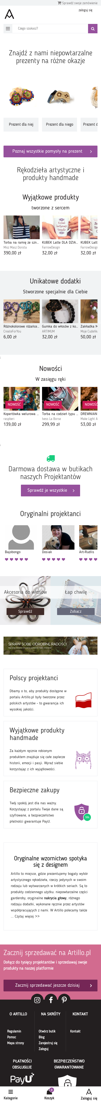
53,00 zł (88, 424)
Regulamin (14, 1031)
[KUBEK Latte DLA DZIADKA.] (60, 227)
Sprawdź (25, 612)
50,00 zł (88, 337)
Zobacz (76, 612)
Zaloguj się (89, 1098)
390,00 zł (12, 253)
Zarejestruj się (48, 1043)
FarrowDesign (51, 247)
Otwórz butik (47, 1031)
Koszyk (49, 1098)
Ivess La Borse (51, 419)
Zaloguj (43, 1049)
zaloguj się (85, 10)
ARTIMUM (48, 331)
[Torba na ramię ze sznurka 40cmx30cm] (22, 227)
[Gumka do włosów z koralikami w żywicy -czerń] (60, 311)
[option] (21, 106)
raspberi (9, 419)
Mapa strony (15, 1043)
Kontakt (75, 1031)
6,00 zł (10, 337)
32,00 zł (50, 253)
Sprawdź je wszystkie (47, 490)
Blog (42, 1037)
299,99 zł (51, 424)
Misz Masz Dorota (15, 247)
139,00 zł (12, 424)
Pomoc (11, 1037)
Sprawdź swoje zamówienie (79, 3)
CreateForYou (12, 331)
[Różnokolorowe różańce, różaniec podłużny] (22, 311)
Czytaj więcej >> (27, 916)
